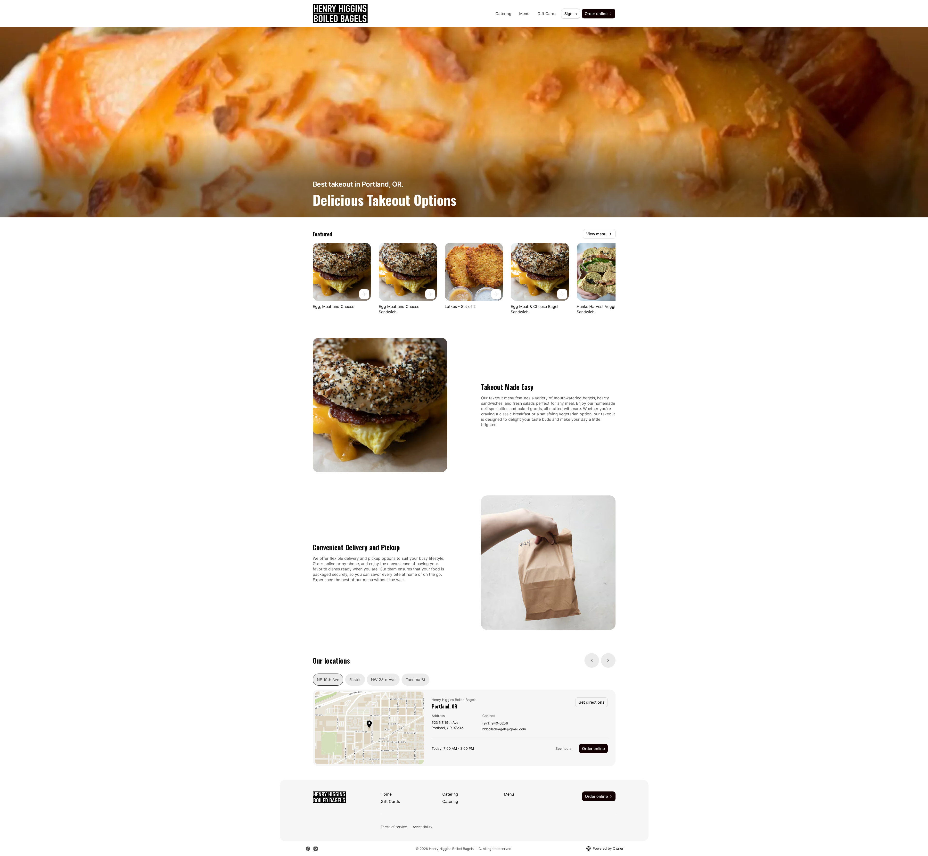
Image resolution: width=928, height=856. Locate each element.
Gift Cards (547, 13)
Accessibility (422, 827)
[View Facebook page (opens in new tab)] (308, 849)
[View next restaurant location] (608, 660)
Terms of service (394, 827)
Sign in (570, 13)
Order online (593, 748)
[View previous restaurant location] (591, 660)
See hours (563, 748)
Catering (503, 13)
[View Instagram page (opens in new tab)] (316, 849)
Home (386, 794)
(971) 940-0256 (495, 723)
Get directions (591, 702)
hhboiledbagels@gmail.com (504, 729)
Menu (524, 13)
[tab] (328, 680)
